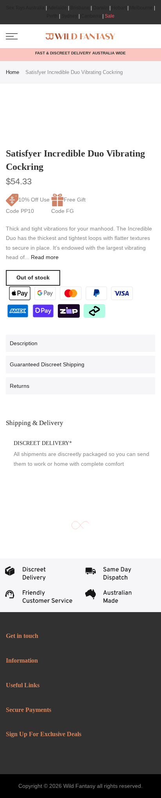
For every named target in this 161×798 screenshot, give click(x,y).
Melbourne (141, 8)
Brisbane (79, 8)
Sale (109, 16)
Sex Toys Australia (25, 8)
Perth (52, 16)
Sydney (69, 16)
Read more (44, 257)
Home (12, 72)
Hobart (119, 8)
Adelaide (57, 8)
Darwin (100, 8)
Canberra (91, 16)
